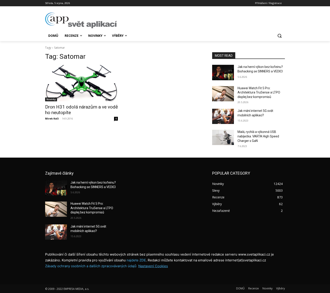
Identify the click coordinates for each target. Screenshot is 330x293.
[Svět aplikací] (81, 20)
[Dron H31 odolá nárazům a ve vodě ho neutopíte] (81, 83)
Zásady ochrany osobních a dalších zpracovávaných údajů (90, 266)
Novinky (51, 99)
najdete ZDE (136, 260)
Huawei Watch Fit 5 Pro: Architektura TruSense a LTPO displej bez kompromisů (259, 92)
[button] (279, 35)
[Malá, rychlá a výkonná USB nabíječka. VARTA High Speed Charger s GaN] (223, 137)
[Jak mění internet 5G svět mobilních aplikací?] (223, 116)
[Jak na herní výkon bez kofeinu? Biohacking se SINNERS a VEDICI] (223, 72)
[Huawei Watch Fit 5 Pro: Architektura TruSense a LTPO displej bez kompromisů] (223, 93)
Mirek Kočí (52, 118)
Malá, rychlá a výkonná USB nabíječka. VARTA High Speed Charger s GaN (258, 136)
